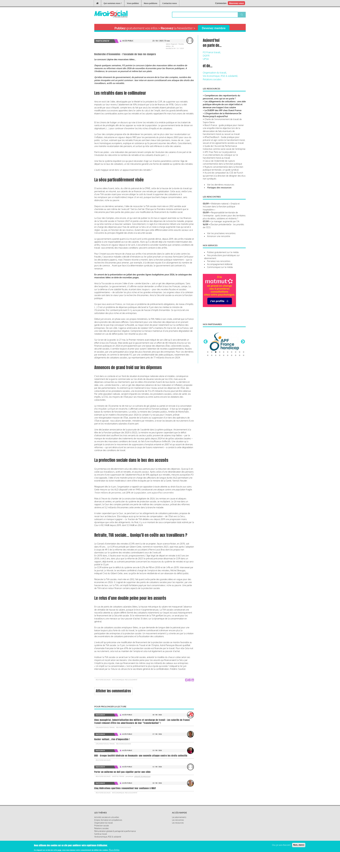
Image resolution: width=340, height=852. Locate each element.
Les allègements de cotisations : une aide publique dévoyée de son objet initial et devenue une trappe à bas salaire (224, 104)
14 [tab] (219, 366)
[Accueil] (106, 14)
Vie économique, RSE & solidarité (124, 680)
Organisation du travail (105, 727)
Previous (205, 347)
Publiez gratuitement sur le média (223, 252)
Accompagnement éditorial (219, 264)
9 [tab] (239, 363)
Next (243, 347)
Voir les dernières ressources (220, 184)
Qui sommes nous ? (113, 3)
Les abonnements (179, 817)
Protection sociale (101, 825)
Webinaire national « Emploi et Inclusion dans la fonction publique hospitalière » (221, 206)
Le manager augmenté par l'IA (225, 221)
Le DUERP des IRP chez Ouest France (223, 110)
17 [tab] (231, 366)
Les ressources (178, 823)
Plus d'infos (114, 849)
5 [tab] (223, 363)
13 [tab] (215, 366)
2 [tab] (211, 363)
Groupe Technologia (142, 776)
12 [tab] (211, 366)
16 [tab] (227, 366)
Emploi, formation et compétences (108, 820)
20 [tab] (243, 366)
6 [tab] (227, 363)
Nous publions (150, 3)
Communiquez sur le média (220, 267)
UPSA (206, 58)
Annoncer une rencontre (218, 236)
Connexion (220, 3)
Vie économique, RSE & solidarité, (220, 75)
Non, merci (298, 845)
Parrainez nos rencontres (218, 261)
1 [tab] (207, 363)
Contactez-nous (169, 3)
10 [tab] (243, 363)
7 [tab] (231, 363)
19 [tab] (239, 366)
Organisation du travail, (215, 72)
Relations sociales (103, 680)
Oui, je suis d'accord (281, 845)
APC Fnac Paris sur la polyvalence (220, 152)
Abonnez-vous (236, 3)
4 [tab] (219, 363)
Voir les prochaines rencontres (221, 233)
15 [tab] (223, 366)
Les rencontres (178, 820)
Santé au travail (118, 776)
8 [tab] (235, 363)
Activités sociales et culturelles (106, 817)
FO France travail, (212, 52)
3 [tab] (215, 363)
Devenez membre (214, 28)
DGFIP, (206, 55)
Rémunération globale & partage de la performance (115, 831)
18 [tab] (235, 366)
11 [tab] (207, 366)
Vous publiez (133, 3)
